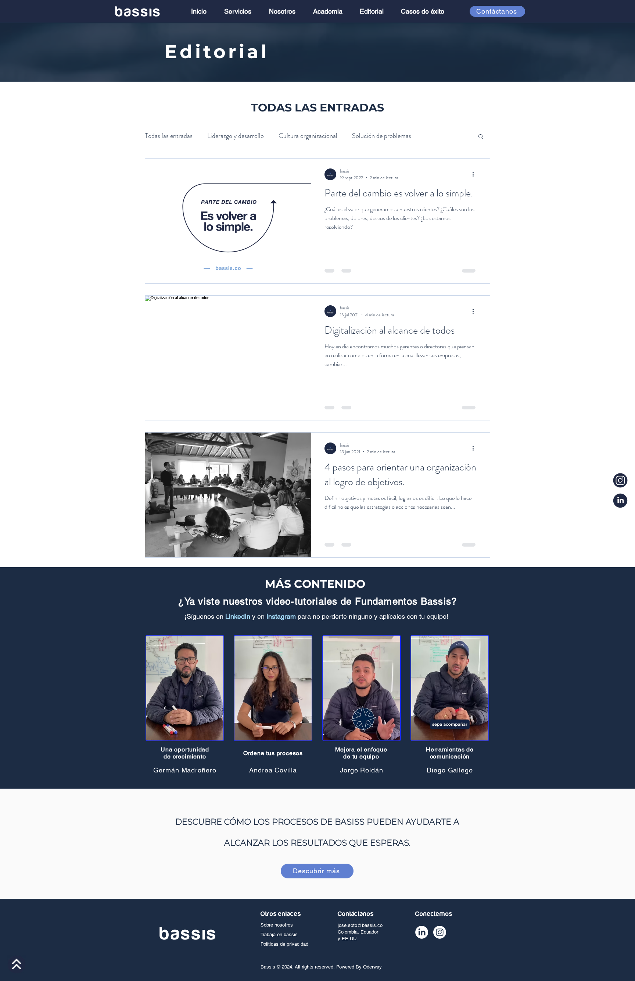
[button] (480, 137)
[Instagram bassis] (620, 480)
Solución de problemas (381, 136)
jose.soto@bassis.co (360, 925)
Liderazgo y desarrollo (235, 136)
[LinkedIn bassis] (620, 500)
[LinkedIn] (421, 932)
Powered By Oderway (359, 967)
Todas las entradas (169, 136)
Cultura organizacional (308, 136)
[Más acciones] (475, 174)
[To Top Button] (16, 964)
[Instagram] (439, 932)
